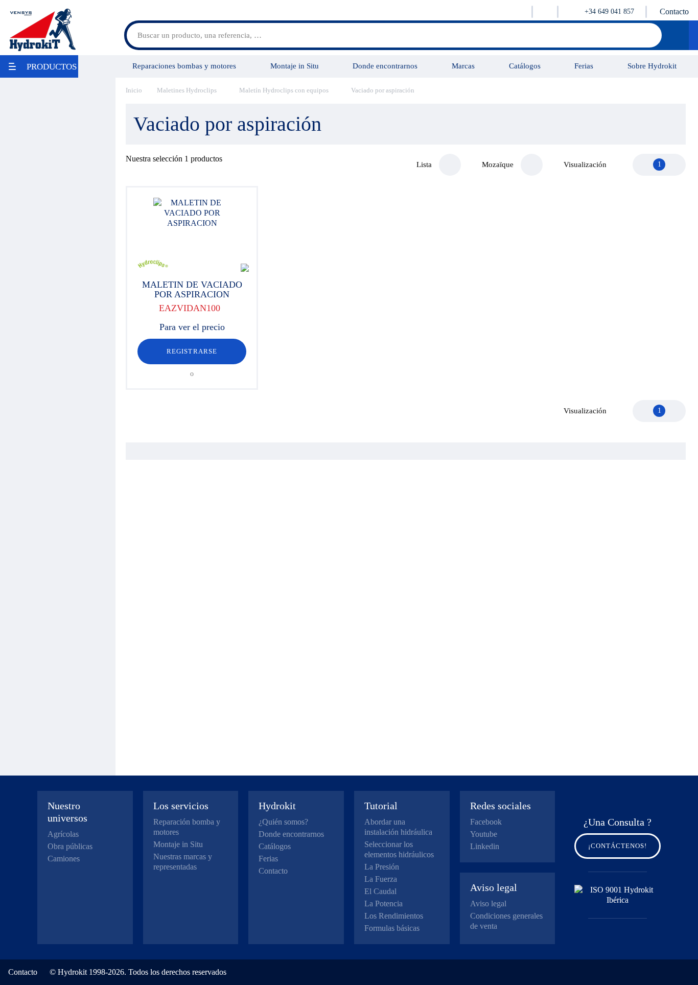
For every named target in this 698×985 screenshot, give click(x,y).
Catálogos (525, 65)
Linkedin (484, 846)
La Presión (381, 866)
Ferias (583, 65)
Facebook (486, 821)
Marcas (463, 65)
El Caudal (380, 891)
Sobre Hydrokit (652, 65)
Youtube (483, 834)
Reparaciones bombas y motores (184, 65)
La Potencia (383, 903)
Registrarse (192, 351)
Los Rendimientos (393, 915)
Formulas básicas (392, 928)
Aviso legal (488, 903)
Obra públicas (70, 846)
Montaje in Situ (294, 65)
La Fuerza (380, 879)
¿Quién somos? (283, 821)
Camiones (64, 858)
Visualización (585, 164)
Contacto (674, 11)
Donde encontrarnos (385, 65)
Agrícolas (63, 834)
